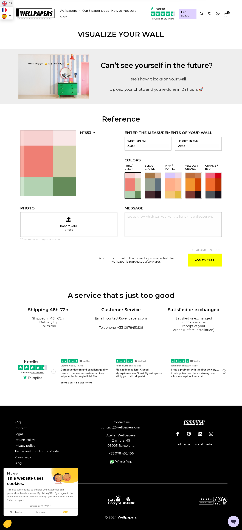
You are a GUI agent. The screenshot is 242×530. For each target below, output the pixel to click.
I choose (41, 512)
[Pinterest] (189, 434)
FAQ (18, 422)
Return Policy (25, 440)
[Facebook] (178, 434)
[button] (7, 524)
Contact (21, 428)
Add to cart (205, 260)
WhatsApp (123, 461)
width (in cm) (137, 141)
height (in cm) (188, 141)
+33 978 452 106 (121, 453)
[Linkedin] (200, 434)
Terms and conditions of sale (37, 451)
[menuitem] (71, 10)
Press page (23, 457)
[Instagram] (211, 434)
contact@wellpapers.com (126, 318)
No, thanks (16, 512)
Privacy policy (25, 445)
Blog (18, 463)
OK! (65, 512)
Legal (19, 434)
